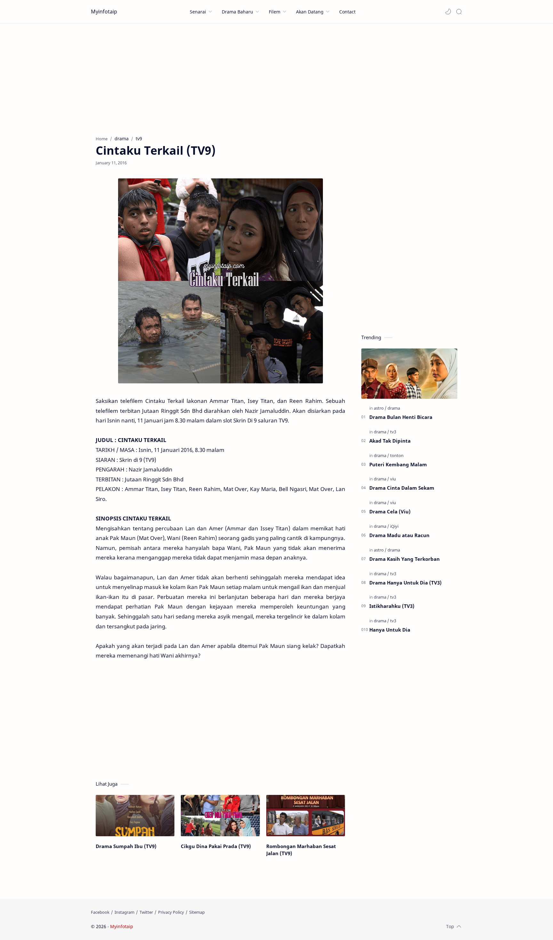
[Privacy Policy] (171, 912)
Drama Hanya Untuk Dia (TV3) (405, 582)
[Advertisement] (276, 78)
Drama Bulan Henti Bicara (400, 417)
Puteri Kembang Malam (398, 464)
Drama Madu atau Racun (399, 535)
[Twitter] (146, 912)
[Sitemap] (197, 912)
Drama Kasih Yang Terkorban (404, 559)
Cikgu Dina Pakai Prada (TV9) (216, 846)
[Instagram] (124, 912)
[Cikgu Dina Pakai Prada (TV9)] (220, 815)
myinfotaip (175, 926)
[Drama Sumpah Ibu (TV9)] (135, 815)
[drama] (394, 408)
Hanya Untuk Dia (389, 629)
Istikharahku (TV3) (391, 606)
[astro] (380, 408)
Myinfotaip (104, 11)
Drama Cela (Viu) (390, 511)
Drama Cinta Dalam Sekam (401, 488)
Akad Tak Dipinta (390, 440)
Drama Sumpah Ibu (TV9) (126, 846)
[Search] (459, 11)
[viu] (393, 479)
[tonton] (397, 455)
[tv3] (393, 432)
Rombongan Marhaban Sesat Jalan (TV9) (301, 850)
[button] (448, 11)
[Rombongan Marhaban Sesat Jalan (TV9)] (305, 815)
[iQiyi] (394, 526)
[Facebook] (100, 912)
